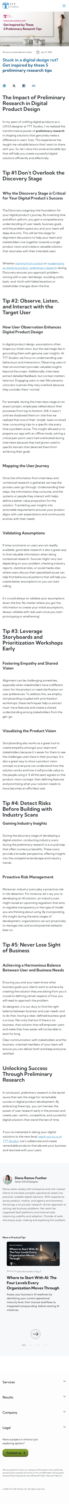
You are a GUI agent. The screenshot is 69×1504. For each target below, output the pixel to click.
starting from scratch (29, 263)
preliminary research (43, 268)
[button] (35, 1334)
